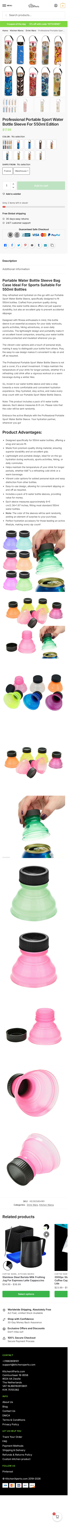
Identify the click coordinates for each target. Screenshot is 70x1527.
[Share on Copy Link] (52, 245)
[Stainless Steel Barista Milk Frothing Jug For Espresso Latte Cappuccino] (26, 1247)
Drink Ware (31, 30)
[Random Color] (7, 144)
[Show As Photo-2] (29, 144)
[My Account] (56, 6)
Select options (26, 1294)
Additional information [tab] (16, 269)
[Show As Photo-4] (51, 144)
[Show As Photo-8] (40, 155)
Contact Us (8, 1410)
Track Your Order (12, 1436)
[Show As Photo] (18, 144)
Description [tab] (9, 260)
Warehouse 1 (21, 171)
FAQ (4, 1441)
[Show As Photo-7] (29, 155)
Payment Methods (12, 1445)
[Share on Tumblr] (39, 245)
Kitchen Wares (16, 30)
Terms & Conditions (13, 1419)
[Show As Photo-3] (40, 144)
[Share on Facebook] (12, 245)
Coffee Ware (9, 1274)
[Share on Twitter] (19, 245)
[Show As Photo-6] (18, 155)
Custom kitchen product (16, 1459)
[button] (13, 184)
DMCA (6, 1415)
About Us (7, 1402)
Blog (5, 1406)
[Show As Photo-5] (7, 155)
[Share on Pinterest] (25, 245)
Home (5, 30)
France (7, 171)
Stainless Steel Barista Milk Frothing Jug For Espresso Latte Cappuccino (23, 1279)
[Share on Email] (32, 245)
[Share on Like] (5, 245)
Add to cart (41, 185)
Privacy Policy (10, 1424)
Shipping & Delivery (13, 1450)
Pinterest (7, 1471)
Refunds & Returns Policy (17, 1454)
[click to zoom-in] (33, 65)
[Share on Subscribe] (45, 245)
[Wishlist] (44, 1228)
